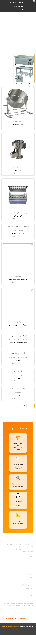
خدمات (30, 577)
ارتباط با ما (29, 596)
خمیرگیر (18, 395)
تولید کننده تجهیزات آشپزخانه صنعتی (14, 618)
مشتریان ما (29, 581)
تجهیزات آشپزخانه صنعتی (25, 592)
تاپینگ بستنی (18, 216)
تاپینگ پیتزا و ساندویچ (18, 233)
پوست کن (18, 170)
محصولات (18, 121)
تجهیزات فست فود (18, 375)
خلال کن (18, 360)
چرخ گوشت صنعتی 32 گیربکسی (18, 279)
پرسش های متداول (26, 585)
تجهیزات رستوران (18, 167)
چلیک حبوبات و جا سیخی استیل (18, 343)
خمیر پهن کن (18, 378)
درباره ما (29, 574)
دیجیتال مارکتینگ (14, 626)
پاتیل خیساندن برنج (18, 124)
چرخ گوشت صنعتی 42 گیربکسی (18, 325)
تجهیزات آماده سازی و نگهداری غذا (18, 213)
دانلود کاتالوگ (29, 557)
